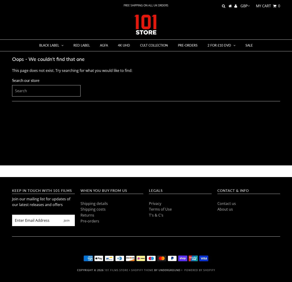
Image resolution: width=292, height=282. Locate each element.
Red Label (81, 45)
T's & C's (156, 215)
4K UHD (124, 45)
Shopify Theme (142, 270)
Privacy (155, 203)
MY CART (268, 5)
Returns (87, 215)
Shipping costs (93, 209)
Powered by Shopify (199, 270)
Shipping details (94, 203)
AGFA (104, 45)
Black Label (49, 45)
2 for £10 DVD (219, 45)
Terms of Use (160, 209)
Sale (249, 45)
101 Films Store (116, 270)
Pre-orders (188, 45)
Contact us (226, 203)
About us (225, 209)
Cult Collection (154, 45)
